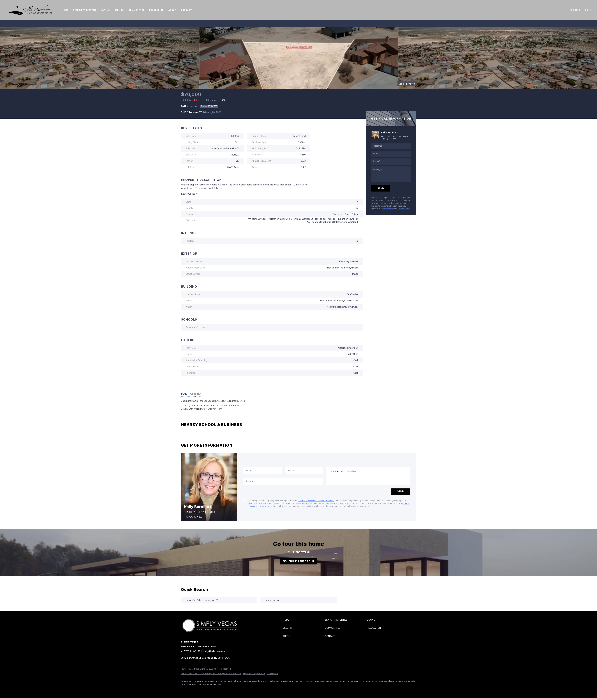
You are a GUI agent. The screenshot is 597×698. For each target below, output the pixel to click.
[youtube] (220, 689)
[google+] (230, 689)
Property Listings (250, 674)
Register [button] (575, 10)
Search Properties (85, 10)
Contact (186, 10)
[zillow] (202, 689)
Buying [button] (105, 10)
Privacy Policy (404, 209)
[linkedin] (193, 689)
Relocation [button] (156, 10)
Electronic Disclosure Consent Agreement (316, 501)
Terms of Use (388, 209)
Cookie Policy (217, 674)
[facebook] (184, 689)
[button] (30, 10)
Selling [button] (119, 10)
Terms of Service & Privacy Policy (195, 674)
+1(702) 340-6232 (389, 139)
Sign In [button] (588, 10)
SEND (400, 491)
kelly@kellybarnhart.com (216, 651)
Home (65, 10)
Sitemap (261, 674)
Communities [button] (136, 10)
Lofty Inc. (195, 669)
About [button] (172, 10)
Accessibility (272, 674)
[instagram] (211, 689)
